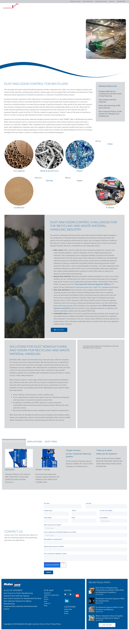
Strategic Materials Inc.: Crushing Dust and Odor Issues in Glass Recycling (110, 93)
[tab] (14, 442)
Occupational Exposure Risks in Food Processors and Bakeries (109, 608)
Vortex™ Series (42, 469)
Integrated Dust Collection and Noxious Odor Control (20, 607)
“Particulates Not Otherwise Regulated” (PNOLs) (92, 284)
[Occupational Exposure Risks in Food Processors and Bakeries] (92, 608)
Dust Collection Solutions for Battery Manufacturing (17, 602)
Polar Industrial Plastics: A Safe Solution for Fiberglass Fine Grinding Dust (110, 113)
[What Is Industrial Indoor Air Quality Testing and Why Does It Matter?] (92, 616)
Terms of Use (44, 624)
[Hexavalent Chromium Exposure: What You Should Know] (92, 599)
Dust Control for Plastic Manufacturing (18, 593)
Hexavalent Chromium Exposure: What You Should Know (110, 599)
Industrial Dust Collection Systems (16, 596)
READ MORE (60, 330)
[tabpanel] (64, 468)
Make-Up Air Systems (106, 454)
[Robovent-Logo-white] (12, 582)
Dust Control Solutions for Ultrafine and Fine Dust (22, 598)
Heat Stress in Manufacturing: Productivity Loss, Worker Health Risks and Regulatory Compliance (110, 590)
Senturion (10, 469)
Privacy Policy (56, 624)
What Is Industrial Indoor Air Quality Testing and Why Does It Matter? (109, 617)
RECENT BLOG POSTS (99, 582)
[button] (124, 6)
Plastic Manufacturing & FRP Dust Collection (109, 106)
